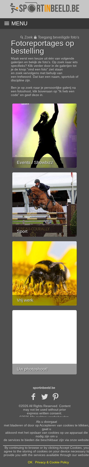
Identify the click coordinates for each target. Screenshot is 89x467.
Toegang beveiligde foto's (58, 37)
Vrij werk (25, 300)
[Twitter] (44, 397)
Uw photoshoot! (32, 369)
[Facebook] (33, 397)
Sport (22, 231)
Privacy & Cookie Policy (52, 462)
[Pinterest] (55, 397)
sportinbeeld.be (44, 387)
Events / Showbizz (35, 162)
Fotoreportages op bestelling (42, 47)
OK (30, 462)
